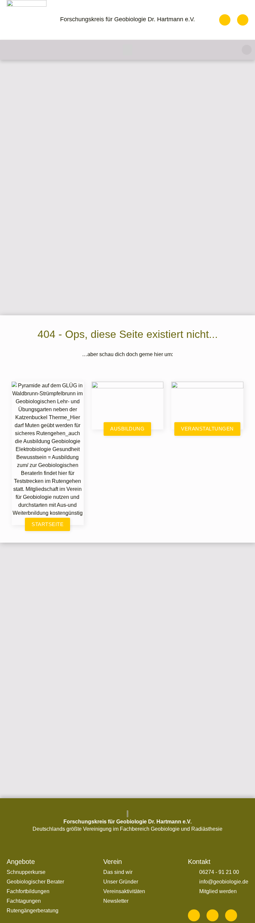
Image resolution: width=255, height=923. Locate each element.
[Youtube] (231, 915)
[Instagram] (212, 915)
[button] (127, 49)
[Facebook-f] (194, 915)
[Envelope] (242, 20)
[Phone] (224, 20)
